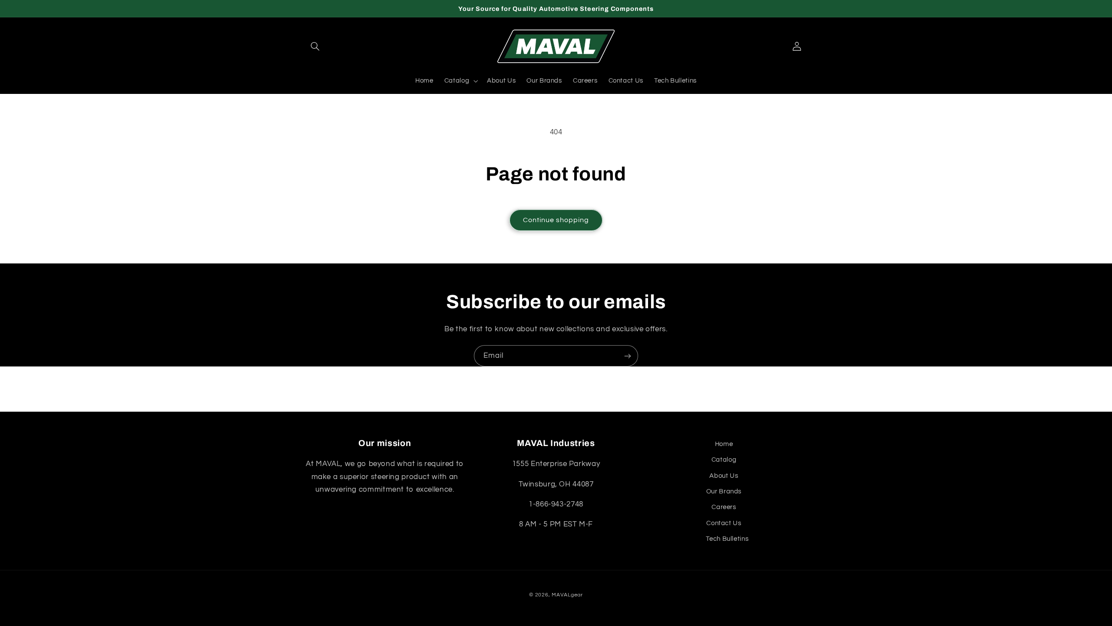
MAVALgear (567, 595)
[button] (315, 47)
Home (724, 444)
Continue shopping (556, 219)
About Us (723, 476)
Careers (724, 507)
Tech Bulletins (727, 539)
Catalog (724, 459)
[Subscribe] (628, 355)
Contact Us (723, 523)
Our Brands (723, 491)
